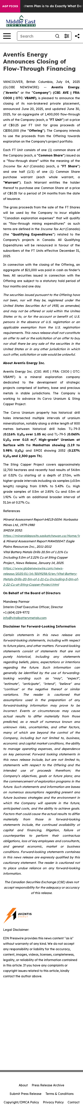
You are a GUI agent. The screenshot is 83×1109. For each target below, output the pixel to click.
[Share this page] (77, 36)
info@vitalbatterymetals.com (25, 618)
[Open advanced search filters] (66, 36)
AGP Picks (10, 6)
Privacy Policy (53, 1102)
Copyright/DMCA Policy (21, 1102)
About (23, 1085)
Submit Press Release (26, 1094)
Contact (74, 1102)
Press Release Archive (48, 1085)
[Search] (57, 36)
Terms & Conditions (59, 1094)
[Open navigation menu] (7, 36)
